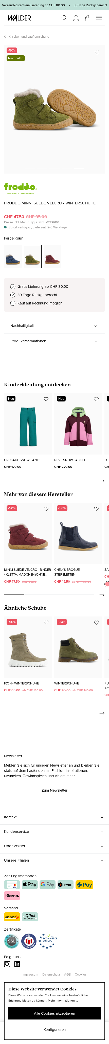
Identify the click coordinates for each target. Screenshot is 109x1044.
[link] (20, 191)
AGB (67, 974)
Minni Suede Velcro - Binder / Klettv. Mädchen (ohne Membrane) (27, 572)
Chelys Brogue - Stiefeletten (67, 572)
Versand (52, 222)
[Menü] (99, 17)
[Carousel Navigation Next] (99, 481)
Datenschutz (51, 974)
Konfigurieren (55, 1029)
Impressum (30, 974)
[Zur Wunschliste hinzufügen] (97, 52)
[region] (54, 109)
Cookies (80, 974)
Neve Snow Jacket (69, 460)
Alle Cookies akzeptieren (54, 1013)
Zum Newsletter (54, 790)
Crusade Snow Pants (22, 460)
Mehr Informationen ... (63, 1000)
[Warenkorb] (88, 16)
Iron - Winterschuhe (21, 683)
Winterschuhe (66, 683)
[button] (54, 326)
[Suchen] (64, 18)
